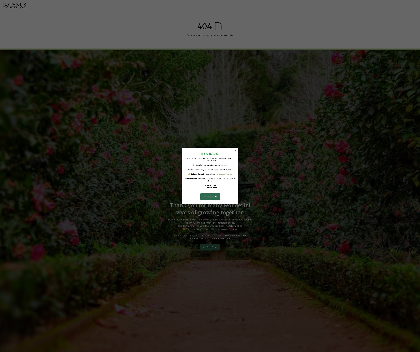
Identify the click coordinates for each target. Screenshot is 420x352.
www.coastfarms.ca (224, 174)
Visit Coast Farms (210, 196)
